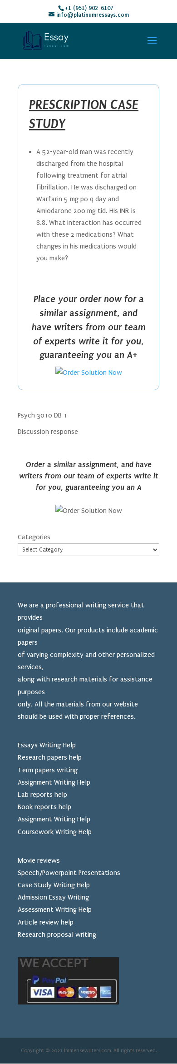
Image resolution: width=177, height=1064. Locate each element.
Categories (34, 537)
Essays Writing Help (47, 745)
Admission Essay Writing (53, 897)
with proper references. (100, 716)
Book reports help (44, 807)
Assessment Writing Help (55, 909)
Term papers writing (48, 770)
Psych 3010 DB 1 (42, 415)
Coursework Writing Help (55, 832)
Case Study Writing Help (54, 885)
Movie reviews (39, 860)
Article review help (46, 922)
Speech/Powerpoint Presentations (69, 873)
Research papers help (50, 757)
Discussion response (48, 432)
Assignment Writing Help (54, 782)
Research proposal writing (57, 934)
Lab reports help (42, 795)
